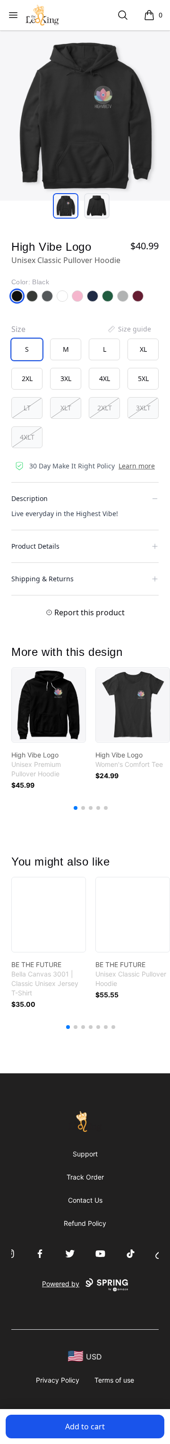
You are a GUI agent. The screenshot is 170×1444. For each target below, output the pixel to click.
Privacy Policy (57, 1380)
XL (143, 349)
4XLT (27, 437)
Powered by (60, 1284)
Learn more (137, 465)
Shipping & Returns (42, 578)
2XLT (104, 407)
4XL (104, 378)
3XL (65, 378)
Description (29, 498)
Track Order (85, 1177)
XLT (65, 407)
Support (85, 1154)
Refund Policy (85, 1223)
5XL (143, 378)
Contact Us (85, 1200)
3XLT (143, 407)
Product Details (35, 546)
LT (27, 407)
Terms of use (114, 1380)
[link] (48, 705)
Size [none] (18, 329)
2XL (27, 378)
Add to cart (85, 1426)
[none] (129, 329)
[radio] (26, 349)
